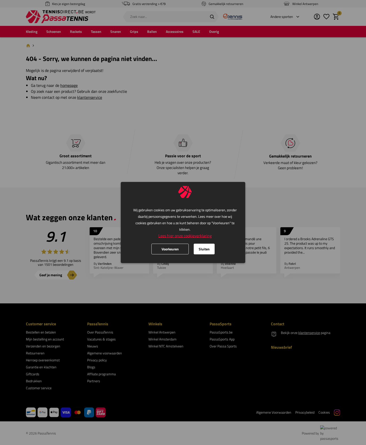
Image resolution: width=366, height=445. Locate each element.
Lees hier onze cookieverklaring (185, 236)
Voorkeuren (170, 249)
